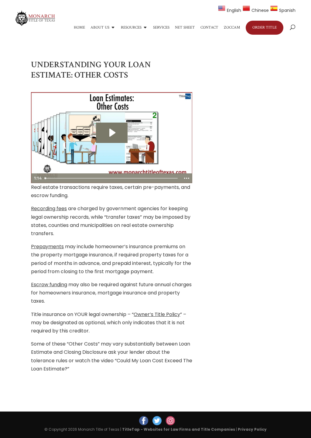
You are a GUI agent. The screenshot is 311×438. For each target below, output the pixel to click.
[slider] (111, 178)
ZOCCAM (232, 28)
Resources (131, 28)
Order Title (264, 27)
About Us (100, 28)
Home (79, 28)
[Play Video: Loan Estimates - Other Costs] (112, 133)
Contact (209, 28)
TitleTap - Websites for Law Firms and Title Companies (178, 429)
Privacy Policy (252, 429)
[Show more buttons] (187, 178)
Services (161, 28)
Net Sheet (185, 28)
